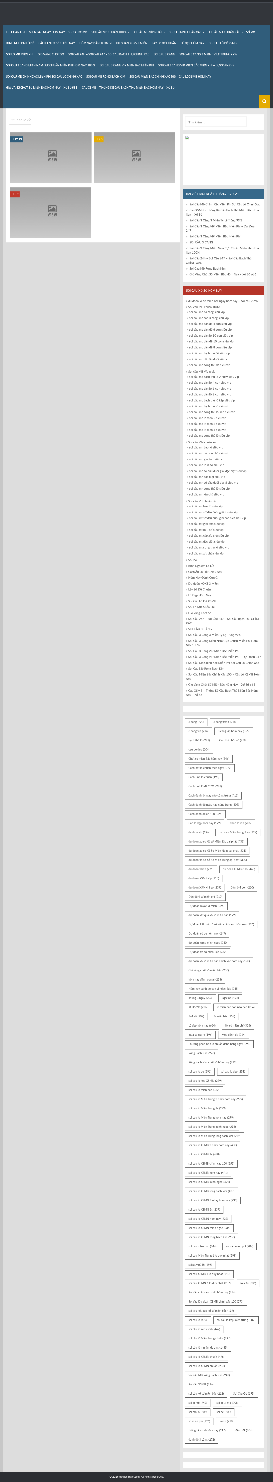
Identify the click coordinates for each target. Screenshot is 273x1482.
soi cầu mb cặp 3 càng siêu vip (209, 318)
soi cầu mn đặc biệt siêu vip (207, 476)
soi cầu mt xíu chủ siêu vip (206, 553)
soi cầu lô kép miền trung (236, 1320)
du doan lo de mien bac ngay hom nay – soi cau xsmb (46, 32)
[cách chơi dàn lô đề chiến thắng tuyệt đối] (50, 212)
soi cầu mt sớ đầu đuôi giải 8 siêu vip (213, 512)
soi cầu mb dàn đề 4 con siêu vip (210, 323)
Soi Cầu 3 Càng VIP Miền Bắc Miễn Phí (127, 65)
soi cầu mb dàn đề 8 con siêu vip (210, 347)
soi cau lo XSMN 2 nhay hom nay (212, 1200)
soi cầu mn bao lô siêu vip (206, 447)
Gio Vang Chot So (51, 54)
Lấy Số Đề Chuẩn (164, 43)
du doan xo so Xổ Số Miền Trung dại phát (217, 860)
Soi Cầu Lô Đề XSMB (223, 43)
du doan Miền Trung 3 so (238, 832)
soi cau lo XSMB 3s (204, 1154)
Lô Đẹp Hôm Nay (192, 43)
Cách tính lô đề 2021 (205, 786)
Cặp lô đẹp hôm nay (204, 823)
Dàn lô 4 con (242, 887)
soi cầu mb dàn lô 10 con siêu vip (211, 335)
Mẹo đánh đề (233, 1035)
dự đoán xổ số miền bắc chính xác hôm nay (219, 961)
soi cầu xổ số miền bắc (206, 1393)
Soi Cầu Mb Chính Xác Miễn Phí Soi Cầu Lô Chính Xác (44, 76)
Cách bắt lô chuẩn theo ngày (209, 768)
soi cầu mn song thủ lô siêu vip (209, 488)
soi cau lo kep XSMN (205, 1081)
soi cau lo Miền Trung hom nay (211, 1117)
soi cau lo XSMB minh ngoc (209, 1182)
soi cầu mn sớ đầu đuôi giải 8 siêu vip (213, 482)
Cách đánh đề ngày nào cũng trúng (213, 805)
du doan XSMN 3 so (204, 887)
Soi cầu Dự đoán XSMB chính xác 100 (215, 1301)
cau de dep (198, 749)
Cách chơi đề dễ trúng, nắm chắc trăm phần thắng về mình (51, 178)
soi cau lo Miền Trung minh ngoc (212, 1127)
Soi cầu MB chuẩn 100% (109, 32)
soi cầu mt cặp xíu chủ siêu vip (209, 535)
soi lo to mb (227, 1403)
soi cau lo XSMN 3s (204, 1209)
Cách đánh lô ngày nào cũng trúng (213, 795)
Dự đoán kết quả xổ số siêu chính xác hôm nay (221, 924)
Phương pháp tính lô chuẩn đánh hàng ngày (219, 1044)
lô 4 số (196, 1016)
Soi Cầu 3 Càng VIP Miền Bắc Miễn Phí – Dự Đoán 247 (196, 65)
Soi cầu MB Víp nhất (148, 32)
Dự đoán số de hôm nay (207, 933)
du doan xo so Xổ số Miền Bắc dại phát (216, 841)
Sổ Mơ (250, 32)
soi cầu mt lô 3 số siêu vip (206, 529)
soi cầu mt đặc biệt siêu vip (206, 541)
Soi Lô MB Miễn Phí (19, 54)
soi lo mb (197, 1403)
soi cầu (248, 1283)
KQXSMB (197, 1007)
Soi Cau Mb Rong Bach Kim (105, 76)
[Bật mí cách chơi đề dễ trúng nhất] (134, 157)
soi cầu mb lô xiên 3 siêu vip (207, 423)
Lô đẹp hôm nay (202, 1025)
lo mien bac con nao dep (236, 1007)
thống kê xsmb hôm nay (207, 1430)
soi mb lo (197, 1412)
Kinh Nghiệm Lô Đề (20, 43)
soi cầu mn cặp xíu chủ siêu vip (209, 453)
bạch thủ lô (199, 740)
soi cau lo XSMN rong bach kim (211, 1237)
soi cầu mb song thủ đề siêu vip (209, 365)
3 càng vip (198, 731)
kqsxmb (230, 998)
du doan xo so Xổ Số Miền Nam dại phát (217, 851)
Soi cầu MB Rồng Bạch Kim (209, 1375)
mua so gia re (200, 1035)
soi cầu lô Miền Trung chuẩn (209, 1338)
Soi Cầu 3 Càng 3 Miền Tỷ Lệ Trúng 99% (208, 54)
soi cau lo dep (233, 1071)
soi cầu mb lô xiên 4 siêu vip (207, 429)
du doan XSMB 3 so (239, 869)
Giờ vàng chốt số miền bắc (208, 970)
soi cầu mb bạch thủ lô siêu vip (209, 406)
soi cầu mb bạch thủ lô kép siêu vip (212, 400)
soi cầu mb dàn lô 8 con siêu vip (210, 394)
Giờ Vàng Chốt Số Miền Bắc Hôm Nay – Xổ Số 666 (42, 87)
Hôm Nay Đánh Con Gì (95, 43)
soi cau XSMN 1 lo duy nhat (209, 1283)
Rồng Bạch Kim (201, 1053)
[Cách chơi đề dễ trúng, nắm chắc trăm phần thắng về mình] (51, 157)
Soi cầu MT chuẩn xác (224, 32)
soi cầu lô (197, 1320)
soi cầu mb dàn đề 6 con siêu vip (210, 329)
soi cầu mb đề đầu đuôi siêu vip (209, 359)
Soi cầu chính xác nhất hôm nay (211, 1292)
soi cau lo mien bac (203, 1090)
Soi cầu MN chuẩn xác (185, 32)
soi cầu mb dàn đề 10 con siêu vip (211, 341)
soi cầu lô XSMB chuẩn (206, 1357)
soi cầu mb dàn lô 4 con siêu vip (210, 382)
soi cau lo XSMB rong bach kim (211, 1191)
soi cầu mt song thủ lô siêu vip (209, 547)
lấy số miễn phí (238, 1025)
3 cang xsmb (224, 722)
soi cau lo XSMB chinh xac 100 (211, 1163)
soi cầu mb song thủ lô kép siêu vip (212, 412)
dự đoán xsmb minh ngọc (207, 943)
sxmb (226, 1421)
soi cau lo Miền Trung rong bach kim (214, 1136)
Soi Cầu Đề (243, 1393)
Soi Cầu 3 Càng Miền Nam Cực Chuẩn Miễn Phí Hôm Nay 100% (50, 65)
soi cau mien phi (239, 1246)
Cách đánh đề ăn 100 (205, 814)
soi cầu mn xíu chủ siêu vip (206, 494)
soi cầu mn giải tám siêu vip (207, 459)
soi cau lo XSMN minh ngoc (209, 1228)
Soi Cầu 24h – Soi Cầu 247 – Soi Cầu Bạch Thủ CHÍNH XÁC (108, 54)
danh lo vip (198, 832)
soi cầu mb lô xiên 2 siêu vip (207, 418)
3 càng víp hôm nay (233, 731)
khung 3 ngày (200, 998)
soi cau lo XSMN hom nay (208, 1219)
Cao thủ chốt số (232, 740)
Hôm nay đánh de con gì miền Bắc (213, 989)
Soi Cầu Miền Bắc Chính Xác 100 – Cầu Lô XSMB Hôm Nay (170, 76)
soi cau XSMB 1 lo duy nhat (209, 1274)
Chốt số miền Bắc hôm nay (208, 759)
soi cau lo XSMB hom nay (208, 1173)
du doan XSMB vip (203, 878)
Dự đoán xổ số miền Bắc (207, 952)
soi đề (223, 1412)
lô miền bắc (224, 1016)
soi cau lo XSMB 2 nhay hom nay (212, 1145)
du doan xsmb (200, 869)
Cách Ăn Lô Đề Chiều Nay (57, 43)
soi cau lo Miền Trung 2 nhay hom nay (215, 1099)
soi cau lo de (199, 1071)
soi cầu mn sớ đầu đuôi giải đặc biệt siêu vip (217, 471)
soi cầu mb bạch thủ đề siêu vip (209, 353)
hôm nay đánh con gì (205, 979)
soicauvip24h (200, 1265)
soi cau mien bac (202, 1246)
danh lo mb (240, 823)
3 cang (196, 722)
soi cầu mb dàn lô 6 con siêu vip (210, 388)
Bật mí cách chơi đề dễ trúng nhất (134, 180)
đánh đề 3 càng (201, 1439)
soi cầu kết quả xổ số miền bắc (211, 1311)
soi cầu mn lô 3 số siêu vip (206, 465)
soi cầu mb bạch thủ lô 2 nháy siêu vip (214, 376)
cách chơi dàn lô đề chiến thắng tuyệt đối (51, 235)
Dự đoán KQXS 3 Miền (131, 43)
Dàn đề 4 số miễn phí (205, 897)
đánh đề (243, 1430)
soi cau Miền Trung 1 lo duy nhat (212, 1255)
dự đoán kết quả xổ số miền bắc (212, 915)
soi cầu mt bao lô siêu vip (205, 506)
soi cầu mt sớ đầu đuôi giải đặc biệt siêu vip (217, 518)
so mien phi (199, 1421)
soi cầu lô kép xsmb (204, 1329)
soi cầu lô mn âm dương (207, 1347)
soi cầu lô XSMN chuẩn (206, 1366)
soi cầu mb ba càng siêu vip (207, 312)
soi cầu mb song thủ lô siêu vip (209, 435)
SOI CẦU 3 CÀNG (164, 54)
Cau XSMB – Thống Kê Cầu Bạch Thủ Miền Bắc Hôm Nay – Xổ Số (128, 87)
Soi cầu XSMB (200, 1384)
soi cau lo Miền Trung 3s (207, 1108)
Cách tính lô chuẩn (203, 777)
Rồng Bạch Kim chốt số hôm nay (212, 1062)
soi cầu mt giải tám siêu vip (206, 523)
